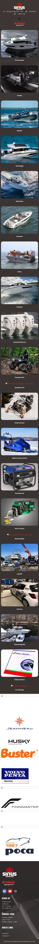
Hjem (3, 931)
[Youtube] (10, 891)
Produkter (5, 936)
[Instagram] (15, 891)
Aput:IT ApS (31, 941)
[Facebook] (4, 891)
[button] (19, 18)
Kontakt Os (5, 933)
